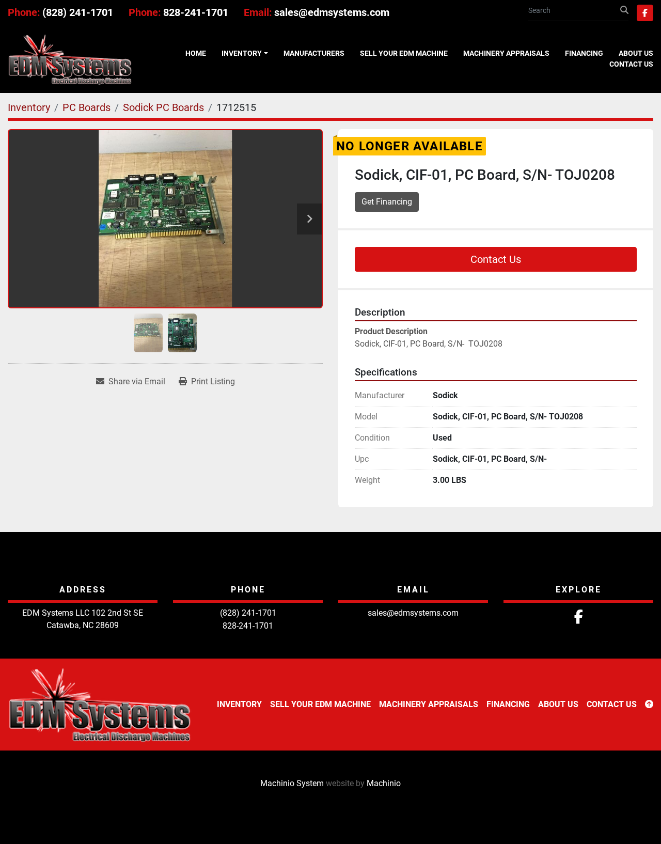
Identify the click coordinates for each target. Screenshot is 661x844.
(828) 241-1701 (77, 12)
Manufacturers (314, 53)
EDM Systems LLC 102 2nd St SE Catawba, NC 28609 (82, 619)
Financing (584, 53)
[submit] (624, 10)
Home (195, 53)
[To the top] (649, 704)
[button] (245, 53)
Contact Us (631, 64)
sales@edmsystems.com (331, 12)
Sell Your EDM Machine (404, 53)
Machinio (384, 783)
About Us (636, 53)
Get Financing (386, 202)
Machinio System (292, 783)
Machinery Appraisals (506, 53)
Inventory (242, 53)
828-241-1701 (195, 12)
